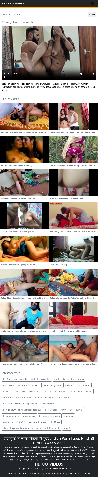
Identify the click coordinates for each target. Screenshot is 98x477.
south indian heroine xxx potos (69, 379)
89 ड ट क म (8, 397)
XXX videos (86, 473)
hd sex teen (60, 391)
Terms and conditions (55, 473)
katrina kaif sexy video (14, 391)
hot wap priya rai (11, 415)
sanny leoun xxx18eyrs (71, 409)
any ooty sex (29, 415)
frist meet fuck (49, 403)
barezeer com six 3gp (49, 415)
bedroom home (24, 397)
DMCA (9, 473)
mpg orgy (68, 415)
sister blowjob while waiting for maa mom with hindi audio (31, 428)
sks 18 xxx (55, 422)
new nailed (8, 385)
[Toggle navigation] (92, 3)
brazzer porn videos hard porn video (21, 403)
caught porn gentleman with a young (53, 397)
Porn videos (73, 473)
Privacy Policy (35, 473)
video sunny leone (52, 385)
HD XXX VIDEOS (49, 464)
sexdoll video (83, 385)
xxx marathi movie (37, 422)
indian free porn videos (80, 391)
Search (92, 14)
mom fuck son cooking (39, 391)
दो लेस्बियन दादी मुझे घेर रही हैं (14, 422)
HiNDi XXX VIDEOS (13, 3)
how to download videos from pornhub (22, 409)
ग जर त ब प (69, 385)
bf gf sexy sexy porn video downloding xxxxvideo (26, 379)
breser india (51, 409)
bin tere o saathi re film (28, 385)
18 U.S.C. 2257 (20, 473)
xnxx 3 (67, 428)
